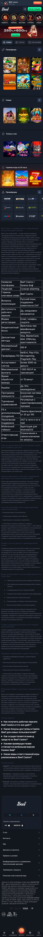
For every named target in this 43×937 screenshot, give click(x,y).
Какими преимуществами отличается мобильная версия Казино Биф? (18, 746)
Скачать (37, 3)
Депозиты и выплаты (11, 850)
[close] (2, 3)
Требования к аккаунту (12, 870)
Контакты (6, 838)
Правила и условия (10, 856)
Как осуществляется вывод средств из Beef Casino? (17, 738)
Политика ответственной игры (14, 876)
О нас (5, 832)
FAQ (4, 844)
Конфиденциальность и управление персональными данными (16, 863)
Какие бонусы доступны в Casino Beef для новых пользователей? (20, 730)
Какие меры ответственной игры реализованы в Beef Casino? (20, 756)
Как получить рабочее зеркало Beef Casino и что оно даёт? (19, 723)
